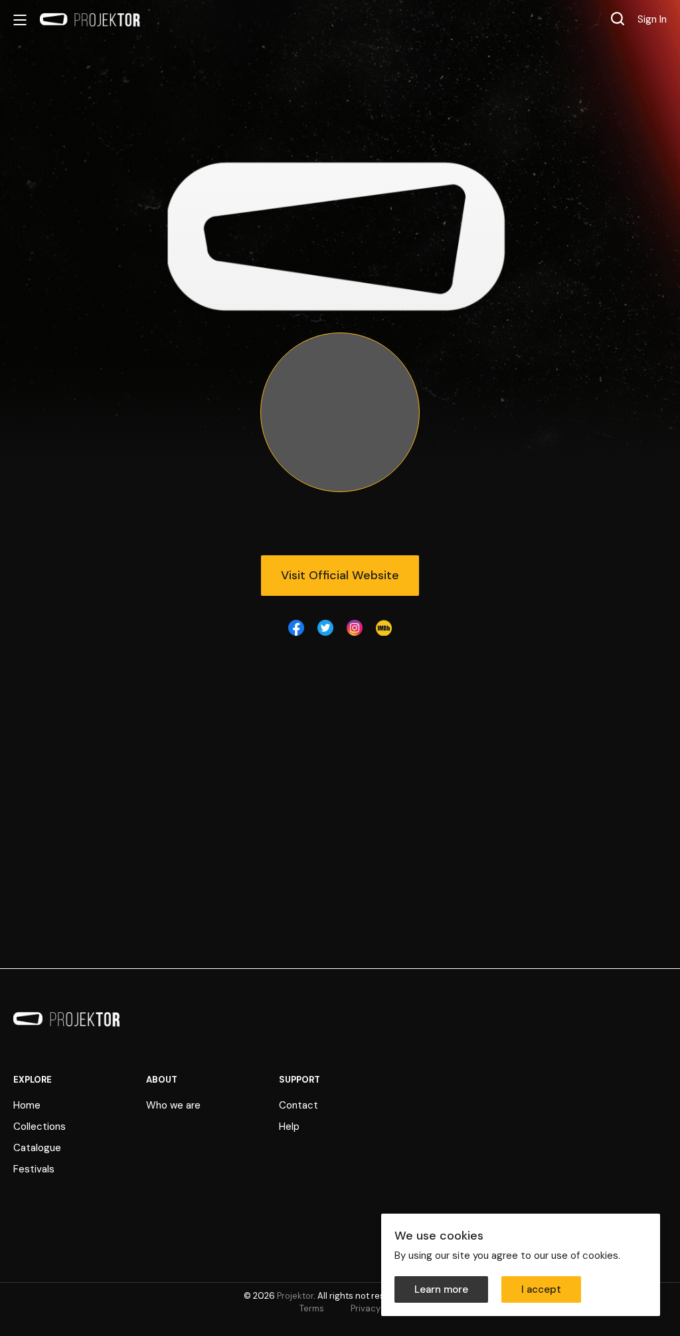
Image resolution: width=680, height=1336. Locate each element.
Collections (39, 1126)
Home (27, 1105)
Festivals (33, 1169)
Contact (298, 1105)
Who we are (173, 1105)
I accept (541, 1289)
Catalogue (37, 1147)
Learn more (441, 1289)
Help (289, 1126)
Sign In (652, 19)
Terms (311, 1308)
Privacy (366, 1308)
